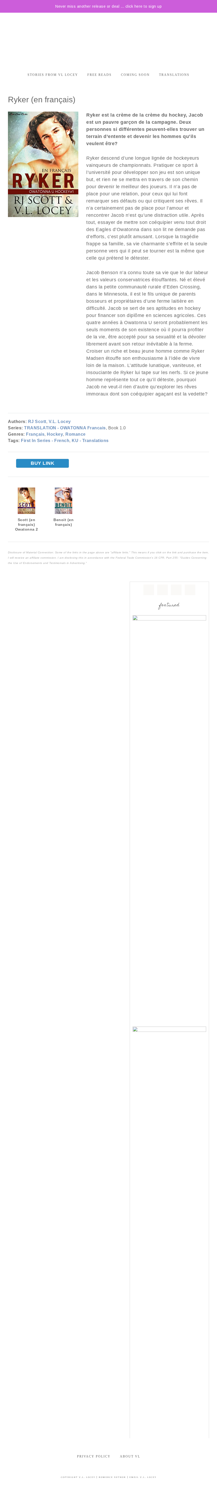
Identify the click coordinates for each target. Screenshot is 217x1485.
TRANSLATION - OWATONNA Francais (65, 428)
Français (35, 434)
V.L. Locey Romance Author (108, 39)
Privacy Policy (94, 1456)
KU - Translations (90, 440)
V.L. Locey (60, 421)
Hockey (55, 434)
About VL (130, 1456)
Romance (75, 434)
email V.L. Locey (142, 1477)
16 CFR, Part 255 (166, 557)
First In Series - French (45, 440)
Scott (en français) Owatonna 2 (26, 524)
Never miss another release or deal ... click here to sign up (108, 6)
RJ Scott (37, 421)
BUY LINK (42, 463)
